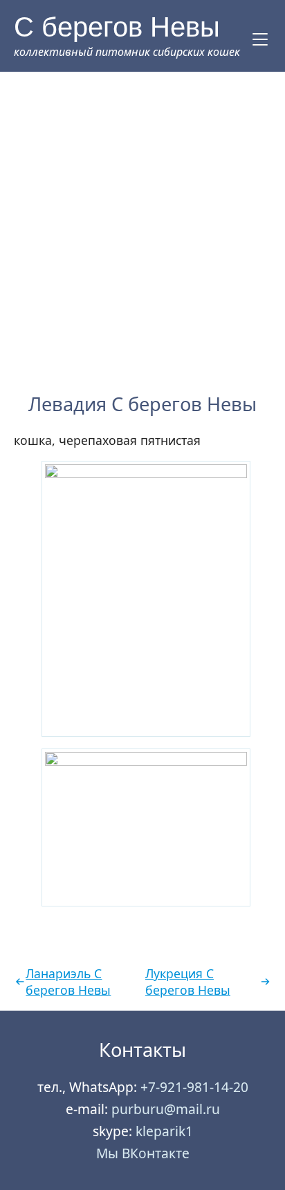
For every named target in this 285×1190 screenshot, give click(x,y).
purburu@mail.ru (165, 1109)
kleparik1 (164, 1131)
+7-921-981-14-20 (194, 1087)
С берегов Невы (117, 27)
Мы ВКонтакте (143, 1153)
